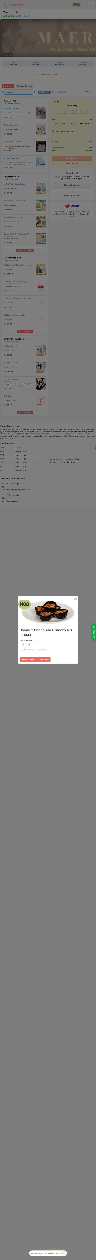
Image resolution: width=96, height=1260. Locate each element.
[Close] (75, 599)
